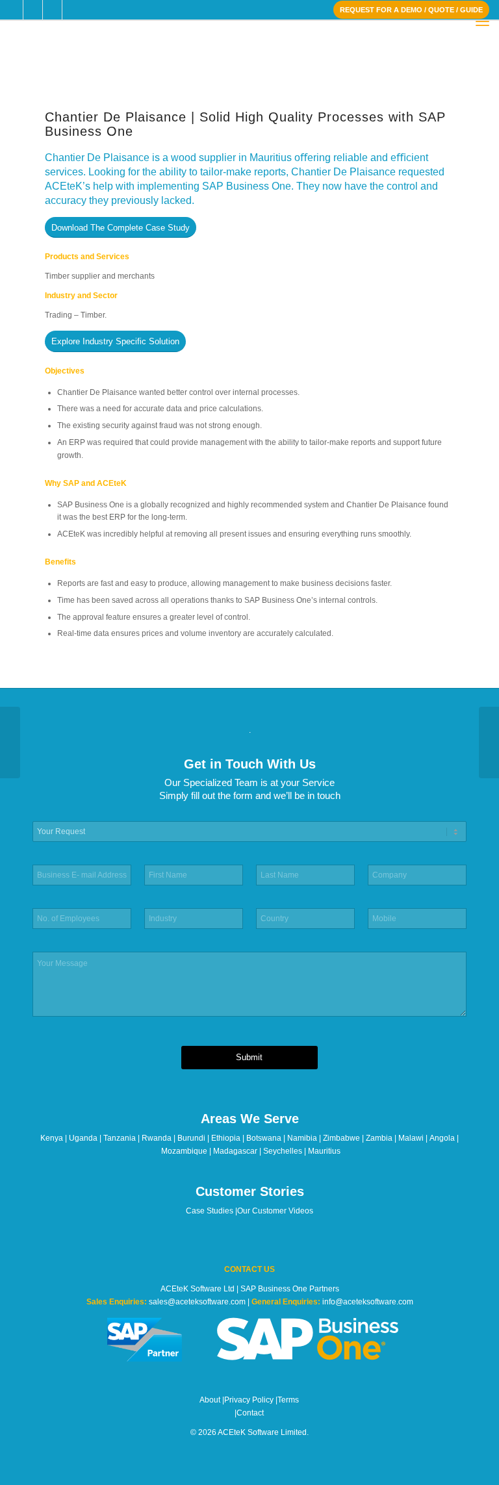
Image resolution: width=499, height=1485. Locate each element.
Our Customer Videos (275, 1210)
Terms (288, 1399)
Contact (250, 1412)
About (209, 1399)
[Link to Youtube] (72, 9)
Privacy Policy (249, 1399)
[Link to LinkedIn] (52, 9)
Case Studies (209, 1210)
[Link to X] (32, 9)
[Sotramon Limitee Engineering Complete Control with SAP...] (489, 742)
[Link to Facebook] (13, 9)
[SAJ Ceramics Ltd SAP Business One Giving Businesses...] (10, 742)
